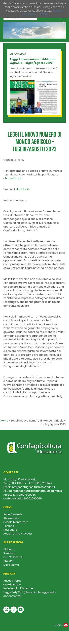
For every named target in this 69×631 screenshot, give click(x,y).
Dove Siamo (11, 565)
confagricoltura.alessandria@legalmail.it (35, 491)
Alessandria (11, 518)
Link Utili (8, 561)
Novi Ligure (10, 530)
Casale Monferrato (15, 522)
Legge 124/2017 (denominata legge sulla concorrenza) (29, 594)
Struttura (9, 553)
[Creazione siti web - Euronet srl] (61, 625)
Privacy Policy (12, 581)
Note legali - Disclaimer (18, 588)
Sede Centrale (12, 514)
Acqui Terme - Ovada (17, 534)
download (22, 189)
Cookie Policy (12, 584)
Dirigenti (8, 549)
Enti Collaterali (12, 557)
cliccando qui (12, 178)
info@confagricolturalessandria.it (33, 487)
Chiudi (43, 14)
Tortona (8, 526)
